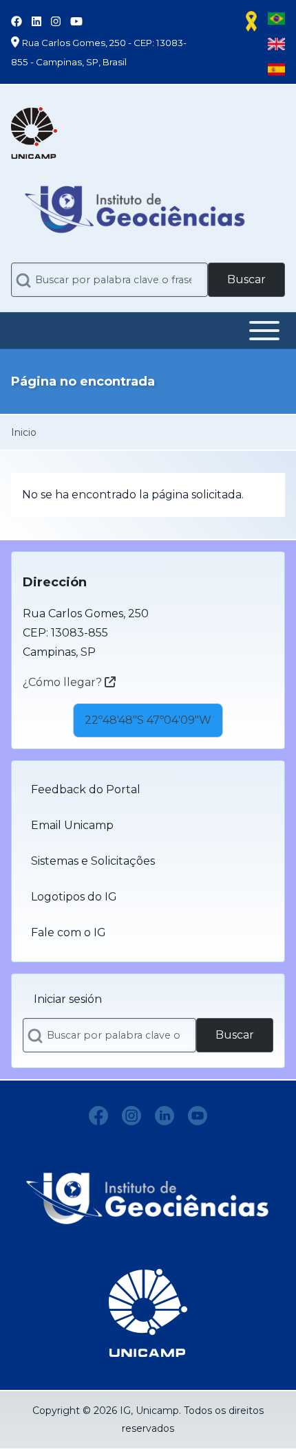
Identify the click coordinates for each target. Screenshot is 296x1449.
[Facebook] (98, 1115)
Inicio (23, 432)
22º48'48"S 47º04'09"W (148, 720)
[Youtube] (197, 1115)
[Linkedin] (164, 1115)
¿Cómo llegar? (64, 682)
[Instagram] (131, 1115)
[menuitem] (148, 790)
